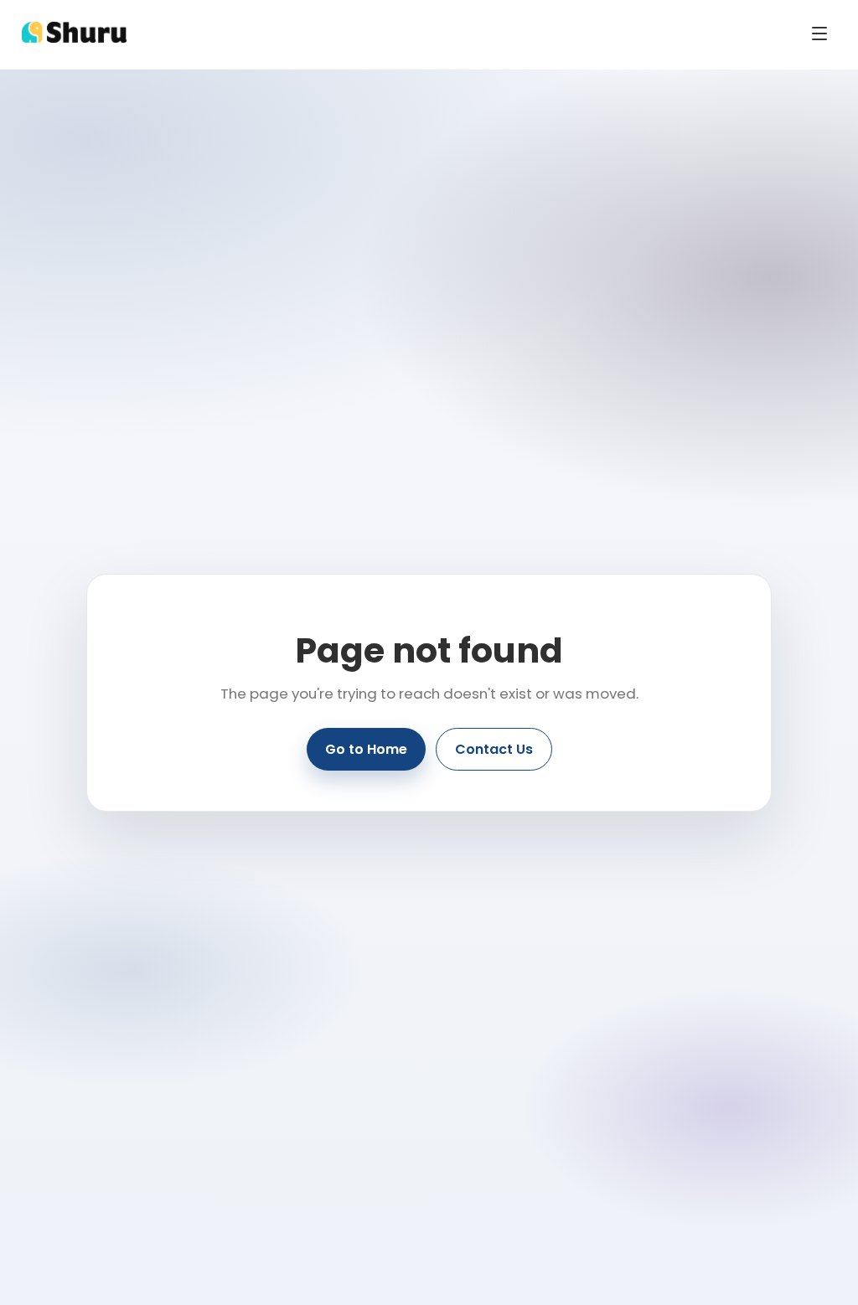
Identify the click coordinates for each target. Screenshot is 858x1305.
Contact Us (494, 749)
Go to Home (366, 749)
